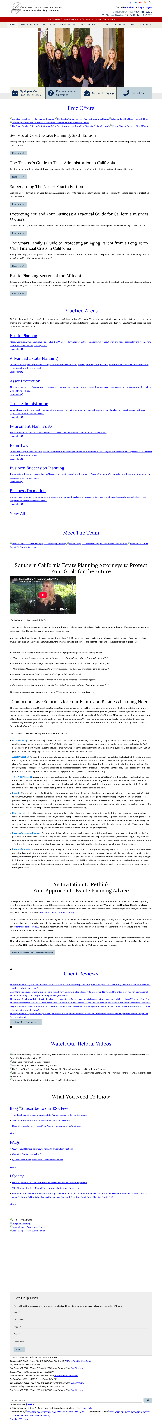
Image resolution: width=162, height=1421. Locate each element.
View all (13, 1133)
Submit (19, 1349)
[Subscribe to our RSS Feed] (44, 1108)
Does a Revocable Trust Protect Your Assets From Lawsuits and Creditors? (46, 1126)
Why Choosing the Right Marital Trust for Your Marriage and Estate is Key (46, 1188)
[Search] (149, 2)
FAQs (15, 1142)
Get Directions (84, 1361)
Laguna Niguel (145, 7)
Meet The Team (81, 533)
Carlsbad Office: (123, 11)
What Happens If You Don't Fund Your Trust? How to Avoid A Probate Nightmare (49, 1182)
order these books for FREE (26, 926)
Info (118, 25)
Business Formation (21, 849)
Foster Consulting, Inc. (71, 1412)
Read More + (18, 153)
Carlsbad (129, 7)
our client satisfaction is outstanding (57, 912)
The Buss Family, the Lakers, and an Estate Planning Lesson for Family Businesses (49, 1115)
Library (17, 1175)
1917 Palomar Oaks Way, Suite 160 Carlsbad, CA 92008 (127, 15)
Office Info (72, 1361)
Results (104, 25)
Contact (146, 25)
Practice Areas (81, 310)
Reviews (87, 25)
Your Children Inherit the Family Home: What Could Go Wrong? (41, 1120)
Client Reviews (81, 973)
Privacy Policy (87, 1408)
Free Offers (81, 108)
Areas (28, 25)
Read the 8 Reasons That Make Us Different (32, 952)
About (48, 25)
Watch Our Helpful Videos (81, 1043)
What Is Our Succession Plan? (26, 1154)
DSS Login (23, 1419)
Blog (132, 25)
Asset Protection (20, 757)
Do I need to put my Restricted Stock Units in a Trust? (37, 1159)
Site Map (14, 1419)
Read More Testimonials (26, 1022)
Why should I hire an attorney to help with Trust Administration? (42, 1148)
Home (12, 25)
